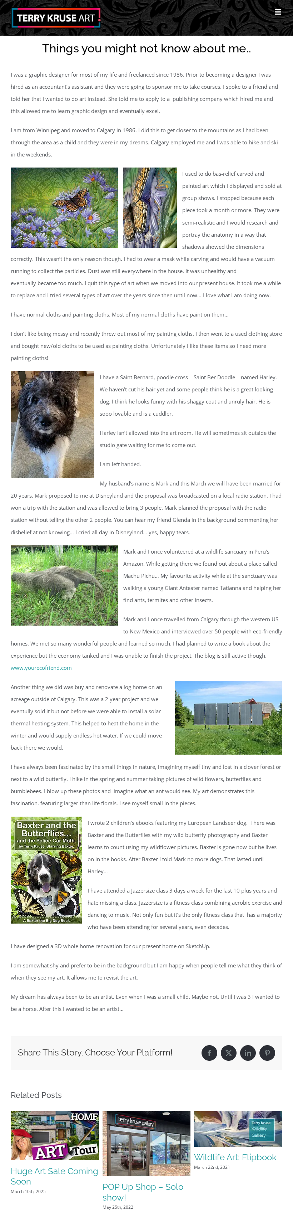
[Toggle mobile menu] (278, 12)
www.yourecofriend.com (41, 667)
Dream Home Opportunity (129, 1180)
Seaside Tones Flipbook (39, 1194)
